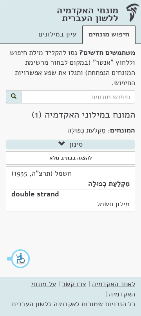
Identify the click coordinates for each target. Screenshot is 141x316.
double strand (35, 194)
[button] (19, 259)
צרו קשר (74, 284)
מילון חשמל (113, 204)
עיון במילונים (57, 34)
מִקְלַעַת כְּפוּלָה (109, 183)
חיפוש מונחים (109, 34)
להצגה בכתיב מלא (70, 158)
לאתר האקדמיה (113, 284)
